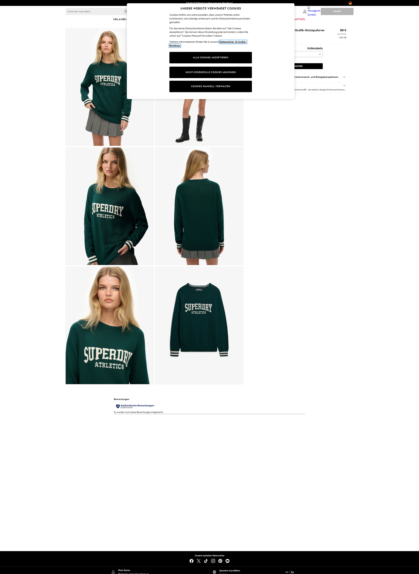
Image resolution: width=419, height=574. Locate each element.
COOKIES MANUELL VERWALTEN (210, 86)
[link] (304, 11)
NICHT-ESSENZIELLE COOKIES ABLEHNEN (211, 72)
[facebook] (191, 561)
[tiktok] (206, 561)
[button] (301, 85)
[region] (210, 51)
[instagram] (213, 561)
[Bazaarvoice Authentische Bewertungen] (135, 406)
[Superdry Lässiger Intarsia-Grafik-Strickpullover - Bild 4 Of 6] (199, 206)
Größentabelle (315, 48)
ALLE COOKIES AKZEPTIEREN (210, 57)
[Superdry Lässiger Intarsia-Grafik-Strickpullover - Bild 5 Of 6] (110, 325)
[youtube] (227, 561)
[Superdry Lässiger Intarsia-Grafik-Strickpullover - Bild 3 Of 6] (110, 206)
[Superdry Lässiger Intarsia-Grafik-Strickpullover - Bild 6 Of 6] (199, 325)
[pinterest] (220, 561)
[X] (198, 561)
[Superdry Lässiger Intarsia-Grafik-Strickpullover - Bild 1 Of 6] (110, 87)
